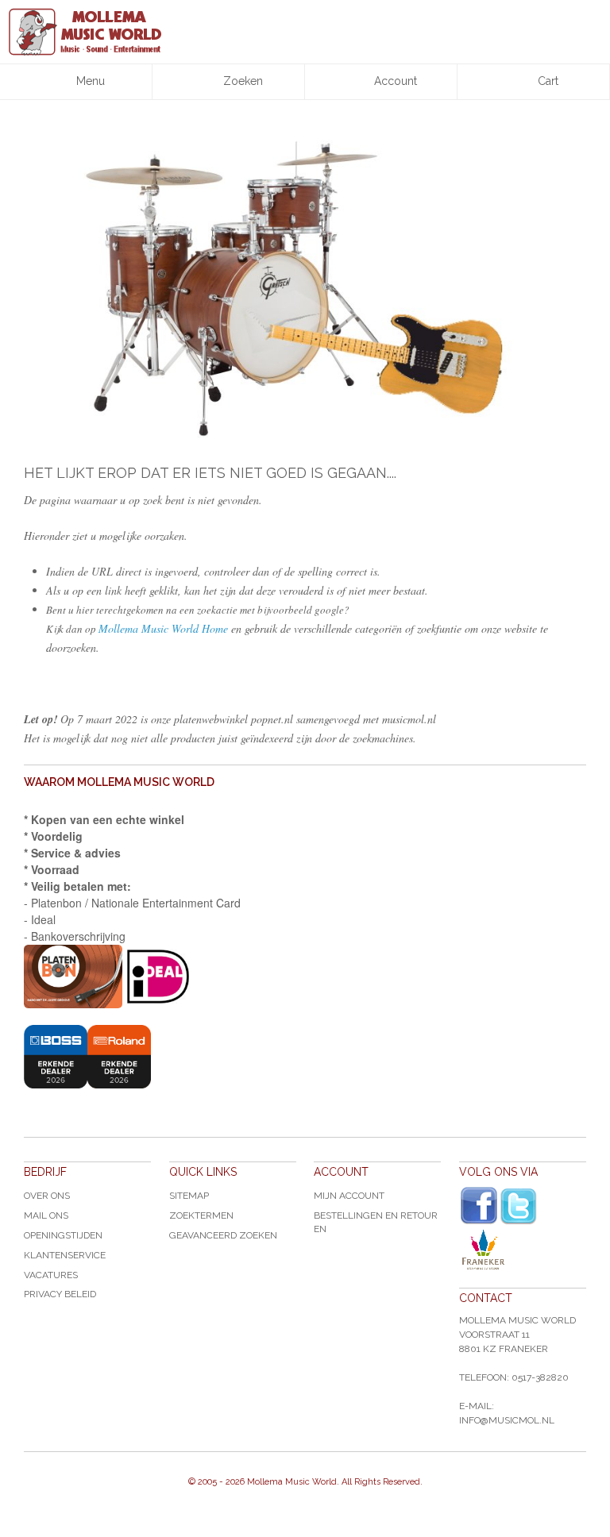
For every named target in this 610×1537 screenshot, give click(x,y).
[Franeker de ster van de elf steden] (522, 1249)
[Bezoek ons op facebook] (479, 1206)
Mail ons (46, 1215)
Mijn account (349, 1195)
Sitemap (189, 1195)
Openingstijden (63, 1235)
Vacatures (51, 1275)
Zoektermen (201, 1215)
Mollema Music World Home (163, 628)
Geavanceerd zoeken (223, 1235)
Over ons (47, 1195)
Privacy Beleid (60, 1294)
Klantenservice (65, 1255)
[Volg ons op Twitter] (519, 1206)
